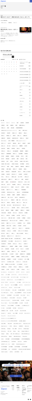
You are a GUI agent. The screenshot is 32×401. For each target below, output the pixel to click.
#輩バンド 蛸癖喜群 (11, 140)
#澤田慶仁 (2, 169)
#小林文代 (28, 217)
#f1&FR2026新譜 (17, 346)
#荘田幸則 (23, 148)
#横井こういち (17, 179)
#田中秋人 (27, 163)
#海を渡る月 (8, 171)
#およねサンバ (3, 313)
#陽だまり (2, 135)
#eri (9, 349)
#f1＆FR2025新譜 (4, 346)
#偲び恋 (17, 253)
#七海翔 (18, 269)
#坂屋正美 (29, 238)
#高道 (7, 125)
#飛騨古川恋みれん (22, 125)
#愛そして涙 (25, 202)
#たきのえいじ (3, 305)
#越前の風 (14, 143)
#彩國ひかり (22, 210)
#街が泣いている (14, 145)
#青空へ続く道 (25, 130)
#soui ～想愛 (14, 328)
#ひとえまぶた (19, 297)
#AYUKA (11, 351)
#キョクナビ (7, 284)
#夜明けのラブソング (10, 235)
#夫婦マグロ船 (8, 225)
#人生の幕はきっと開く (10, 261)
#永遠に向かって (14, 174)
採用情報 (25, 95)
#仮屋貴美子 (9, 259)
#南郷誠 (16, 246)
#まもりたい (3, 295)
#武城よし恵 (26, 176)
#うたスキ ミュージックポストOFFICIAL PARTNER (9, 320)
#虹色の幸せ (3, 148)
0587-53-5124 (3, 394)
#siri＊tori (20, 328)
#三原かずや (13, 269)
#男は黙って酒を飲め (15, 163)
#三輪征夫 (2, 269)
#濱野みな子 (27, 166)
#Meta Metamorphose (17, 336)
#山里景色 (13, 215)
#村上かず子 (17, 187)
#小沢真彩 (18, 217)
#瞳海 (17, 158)
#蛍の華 (26, 145)
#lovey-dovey (25, 336)
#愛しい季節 (3, 205)
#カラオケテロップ (27, 284)
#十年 (2, 248)
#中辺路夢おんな (3, 266)
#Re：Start (9, 331)
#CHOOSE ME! (14, 349)
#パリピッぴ (3, 279)
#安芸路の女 (21, 220)
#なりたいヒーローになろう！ (5, 300)
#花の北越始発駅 (15, 151)
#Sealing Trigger (26, 328)
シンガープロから (25, 98)
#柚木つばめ (3, 184)
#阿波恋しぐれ (8, 135)
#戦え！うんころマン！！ (5, 199)
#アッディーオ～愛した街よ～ (5, 290)
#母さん (2, 176)
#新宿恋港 (8, 194)
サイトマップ (29, 388)
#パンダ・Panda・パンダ (24, 277)
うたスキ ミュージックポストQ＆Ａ (25, 86)
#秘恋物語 (7, 156)
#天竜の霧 (19, 225)
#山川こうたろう (3, 22)
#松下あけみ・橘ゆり (26, 184)
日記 (25, 92)
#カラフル (20, 284)
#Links (2, 338)
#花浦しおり (9, 151)
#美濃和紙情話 (8, 153)
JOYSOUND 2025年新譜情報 (25, 74)
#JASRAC (25, 341)
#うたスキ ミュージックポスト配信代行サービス (8, 318)
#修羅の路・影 (22, 253)
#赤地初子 (24, 143)
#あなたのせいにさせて (26, 323)
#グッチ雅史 (19, 282)
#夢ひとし (13, 233)
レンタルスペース (25, 112)
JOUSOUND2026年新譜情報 (25, 77)
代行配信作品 (16, 375)
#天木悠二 (24, 225)
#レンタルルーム (3, 272)
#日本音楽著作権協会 (25, 192)
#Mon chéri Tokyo (4, 336)
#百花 (7, 161)
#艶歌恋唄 (21, 151)
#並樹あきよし (21, 266)
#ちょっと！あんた (4, 302)
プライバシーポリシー (29, 391)
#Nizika (7, 333)
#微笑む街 (7, 210)
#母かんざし (8, 176)
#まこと (28, 295)
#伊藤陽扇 (17, 256)
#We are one (27, 326)
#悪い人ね (24, 205)
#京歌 (2, 264)
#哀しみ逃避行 (10, 241)
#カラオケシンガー (4, 287)
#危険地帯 (11, 246)
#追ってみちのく (3, 140)
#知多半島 (13, 158)
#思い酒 (2, 210)
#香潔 (16, 125)
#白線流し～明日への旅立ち (24, 161)
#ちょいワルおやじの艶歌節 (13, 302)
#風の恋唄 (12, 127)
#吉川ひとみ (15, 243)
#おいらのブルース (27, 313)
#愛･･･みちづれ (24, 199)
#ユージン (22, 272)
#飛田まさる (3, 127)
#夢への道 (2, 233)
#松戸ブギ (8, 184)
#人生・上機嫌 (27, 259)
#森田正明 (26, 179)
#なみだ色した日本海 (15, 300)
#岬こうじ (2, 215)
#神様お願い (8, 158)
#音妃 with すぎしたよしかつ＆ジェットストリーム (9, 130)
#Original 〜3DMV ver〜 (25, 331)
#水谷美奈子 (26, 174)
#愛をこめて (3, 202)
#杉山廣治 (2, 189)
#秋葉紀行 (12, 156)
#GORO (13, 344)
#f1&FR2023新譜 (4, 349)
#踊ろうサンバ (3, 143)
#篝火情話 (26, 153)
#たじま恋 (26, 302)
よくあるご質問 (25, 83)
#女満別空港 (19, 223)
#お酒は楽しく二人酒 (4, 310)
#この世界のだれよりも (25, 305)
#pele (19, 331)
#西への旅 (8, 145)
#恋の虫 (18, 207)
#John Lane (20, 341)
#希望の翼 (9, 212)
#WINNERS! (21, 326)
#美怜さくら (15, 153)
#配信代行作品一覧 (15, 138)
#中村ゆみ (15, 266)
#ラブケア (17, 272)
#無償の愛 (22, 166)
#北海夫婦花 (7, 248)
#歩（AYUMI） (20, 176)
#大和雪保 (14, 230)
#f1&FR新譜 (11, 346)
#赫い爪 (19, 143)
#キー (2, 284)
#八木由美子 (12, 253)
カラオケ (25, 104)
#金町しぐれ (19, 135)
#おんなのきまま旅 (23, 310)
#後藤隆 (12, 210)
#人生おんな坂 (25, 261)
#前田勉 (8, 251)
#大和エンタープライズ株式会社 (23, 230)
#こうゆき (2, 308)
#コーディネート (12, 282)
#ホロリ (2, 274)
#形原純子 (27, 210)
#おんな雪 (11, 310)
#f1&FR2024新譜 (24, 346)
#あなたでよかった (4, 326)
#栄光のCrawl (20, 181)
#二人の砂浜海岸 (19, 264)
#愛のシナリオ (19, 202)
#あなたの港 (10, 323)
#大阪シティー (21, 228)
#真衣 (26, 158)
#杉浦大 (27, 187)
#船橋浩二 (26, 151)
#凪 (18, 251)
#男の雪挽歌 (22, 163)
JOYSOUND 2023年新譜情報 (25, 80)
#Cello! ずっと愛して (4, 351)
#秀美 (26, 156)
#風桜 (8, 127)
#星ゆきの (18, 192)
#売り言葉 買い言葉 (17, 238)
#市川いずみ (15, 212)
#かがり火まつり (20, 308)
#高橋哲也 (11, 125)
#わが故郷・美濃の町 (21, 290)
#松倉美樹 (13, 184)
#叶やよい (20, 243)
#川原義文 (26, 212)
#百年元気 (16, 161)
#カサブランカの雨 (17, 287)
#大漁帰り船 (3, 230)
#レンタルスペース (11, 272)
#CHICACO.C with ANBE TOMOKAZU (24, 349)
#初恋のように (14, 251)
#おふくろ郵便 (15, 313)
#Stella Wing (3, 328)
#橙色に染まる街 (3, 179)
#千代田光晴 (26, 246)
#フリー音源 (8, 274)
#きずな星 (14, 308)
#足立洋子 (9, 143)
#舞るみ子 (2, 153)
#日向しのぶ (3, 194)
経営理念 (13, 388)
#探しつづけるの (10, 197)
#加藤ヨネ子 (3, 251)
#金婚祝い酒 (25, 135)
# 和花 (10, 326)
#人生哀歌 (14, 259)
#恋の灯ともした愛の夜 (24, 207)
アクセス (25, 109)
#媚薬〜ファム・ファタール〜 (11, 223)
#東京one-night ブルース (5, 187)
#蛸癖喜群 (20, 145)
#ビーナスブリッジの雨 (14, 277)
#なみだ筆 (22, 300)
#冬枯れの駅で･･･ (24, 251)
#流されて (19, 171)
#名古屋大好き (3, 243)
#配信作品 (10, 22)
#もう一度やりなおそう (4, 292)
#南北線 (20, 246)
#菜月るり (18, 148)
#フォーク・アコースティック (23, 274)
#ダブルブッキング (10, 279)
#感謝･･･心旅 (18, 199)
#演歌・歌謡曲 (8, 169)
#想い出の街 (9, 205)
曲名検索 (25, 115)
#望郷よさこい (17, 189)
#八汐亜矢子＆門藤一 (4, 253)
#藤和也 (8, 148)
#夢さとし (26, 233)
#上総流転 (26, 266)
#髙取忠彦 (2, 125)
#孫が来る (2, 223)
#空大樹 (2, 156)
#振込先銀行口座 (21, 197)
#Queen (14, 331)
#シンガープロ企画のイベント (19, 279)
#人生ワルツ (3, 261)
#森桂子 (2, 181)
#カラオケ (10, 287)
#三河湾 (7, 269)
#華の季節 (13, 148)
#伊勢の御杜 (3, 259)
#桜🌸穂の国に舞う (13, 181)
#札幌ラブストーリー (9, 189)
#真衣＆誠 (22, 158)
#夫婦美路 (2, 225)
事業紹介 (18, 385)
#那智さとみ (22, 138)
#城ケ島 (24, 238)
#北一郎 (17, 248)
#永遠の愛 (8, 174)
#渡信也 (25, 169)
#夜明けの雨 (3, 235)
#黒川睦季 (27, 122)
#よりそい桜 (28, 290)
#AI (21, 351)
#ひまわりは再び (12, 297)
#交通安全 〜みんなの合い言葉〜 (10, 264)
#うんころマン (3, 315)
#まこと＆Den (23, 295)
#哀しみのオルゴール (18, 241)
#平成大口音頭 (3, 212)
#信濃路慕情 (28, 253)
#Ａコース (13, 122)
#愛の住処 (13, 202)
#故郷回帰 (18, 194)
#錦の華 (14, 135)
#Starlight (8, 328)
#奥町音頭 (28, 223)
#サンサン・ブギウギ (4, 282)
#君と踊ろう (25, 241)
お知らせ (25, 89)
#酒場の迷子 (3, 138)
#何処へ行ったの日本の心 (5, 256)
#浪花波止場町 (14, 171)
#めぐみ (11, 292)
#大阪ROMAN (27, 228)
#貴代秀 (29, 143)
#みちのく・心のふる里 (26, 292)
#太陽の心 (14, 225)
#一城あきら (23, 269)
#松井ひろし (19, 184)
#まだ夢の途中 (9, 295)
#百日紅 (11, 161)
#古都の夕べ (26, 243)
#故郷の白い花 (3, 197)
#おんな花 (16, 310)
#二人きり (25, 264)
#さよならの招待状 (11, 305)
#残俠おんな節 (14, 176)
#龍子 (17, 122)
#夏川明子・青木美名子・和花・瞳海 (6, 238)
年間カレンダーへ (14, 59)
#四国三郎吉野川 (3, 241)
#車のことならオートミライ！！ (21, 140)
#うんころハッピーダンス (12, 315)
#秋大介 (22, 156)
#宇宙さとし (27, 220)
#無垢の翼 (16, 166)
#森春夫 (7, 181)
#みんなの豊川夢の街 (18, 292)
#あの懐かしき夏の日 (22, 320)
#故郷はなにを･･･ (24, 194)
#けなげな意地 (8, 308)
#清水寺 (2, 171)
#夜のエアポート (18, 235)
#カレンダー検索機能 (14, 284)
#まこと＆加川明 (16, 295)
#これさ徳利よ (18, 305)
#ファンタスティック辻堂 (5, 277)
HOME (2, 15)
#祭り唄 (2, 158)
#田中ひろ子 (3, 166)
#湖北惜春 (20, 169)
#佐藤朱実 (12, 256)
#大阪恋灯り (8, 228)
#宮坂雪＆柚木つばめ (4, 220)
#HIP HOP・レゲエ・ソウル (5, 344)
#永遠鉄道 (2, 174)
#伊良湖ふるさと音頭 (24, 256)
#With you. (15, 326)
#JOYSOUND (14, 341)
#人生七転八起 (20, 259)
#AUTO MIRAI (17, 351)
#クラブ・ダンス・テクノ (26, 282)
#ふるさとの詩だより (4, 297)
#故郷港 (13, 194)
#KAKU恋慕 (7, 338)
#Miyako (10, 336)
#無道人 (12, 166)
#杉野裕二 (22, 187)
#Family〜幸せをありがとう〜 (21, 344)
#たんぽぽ (21, 302)
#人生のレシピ (18, 261)
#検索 (22, 179)
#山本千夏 (18, 215)
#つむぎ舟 (27, 300)
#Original (2, 333)
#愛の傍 (8, 202)
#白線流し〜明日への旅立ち (5, 163)
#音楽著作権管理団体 (19, 127)
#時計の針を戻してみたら (11, 192)
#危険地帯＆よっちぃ (4, 246)
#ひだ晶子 (24, 297)
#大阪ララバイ (14, 228)
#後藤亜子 (16, 210)
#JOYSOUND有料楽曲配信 (15, 338)
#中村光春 (10, 266)
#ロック (28, 269)
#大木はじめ (9, 230)
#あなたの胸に (3, 323)
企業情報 (25, 106)
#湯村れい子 (15, 169)
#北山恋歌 (12, 248)
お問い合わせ (25, 101)
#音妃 (19, 130)
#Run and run (3, 331)
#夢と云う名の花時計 (20, 233)
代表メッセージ (19, 391)
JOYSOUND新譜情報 (25, 68)
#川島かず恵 (20, 212)
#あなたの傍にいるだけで (17, 323)
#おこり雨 (20, 313)
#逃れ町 (27, 138)
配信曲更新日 (25, 65)
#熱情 (8, 166)
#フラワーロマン (14, 274)
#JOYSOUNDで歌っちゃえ (5, 341)
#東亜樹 (12, 187)
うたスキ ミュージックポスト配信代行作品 (25, 63)
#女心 (24, 223)
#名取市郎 (9, 243)
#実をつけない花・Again (13, 220)
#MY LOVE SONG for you (15, 333)
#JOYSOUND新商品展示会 (26, 338)
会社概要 (13, 387)
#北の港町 (27, 248)
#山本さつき (24, 215)
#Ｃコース (2, 122)
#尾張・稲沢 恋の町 (11, 217)
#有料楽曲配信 (23, 189)
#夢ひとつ (8, 233)
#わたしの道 (14, 290)
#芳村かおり (3, 151)
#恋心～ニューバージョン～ (5, 207)
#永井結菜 (20, 174)
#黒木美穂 (22, 122)
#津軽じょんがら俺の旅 (26, 171)
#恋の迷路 (13, 207)
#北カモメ (22, 248)
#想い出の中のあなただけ (17, 205)
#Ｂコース (15, 22)
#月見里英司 (3, 192)
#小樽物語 (23, 217)
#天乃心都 (2, 228)
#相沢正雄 (2, 161)
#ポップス (28, 272)
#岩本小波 (8, 215)
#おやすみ (9, 313)
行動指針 (13, 389)
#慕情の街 (12, 199)
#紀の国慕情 (20, 153)
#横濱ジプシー (10, 179)
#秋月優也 (17, 156)
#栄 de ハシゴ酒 (26, 181)
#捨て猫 (16, 197)
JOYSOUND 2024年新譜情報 (25, 71)
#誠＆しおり (3, 145)
